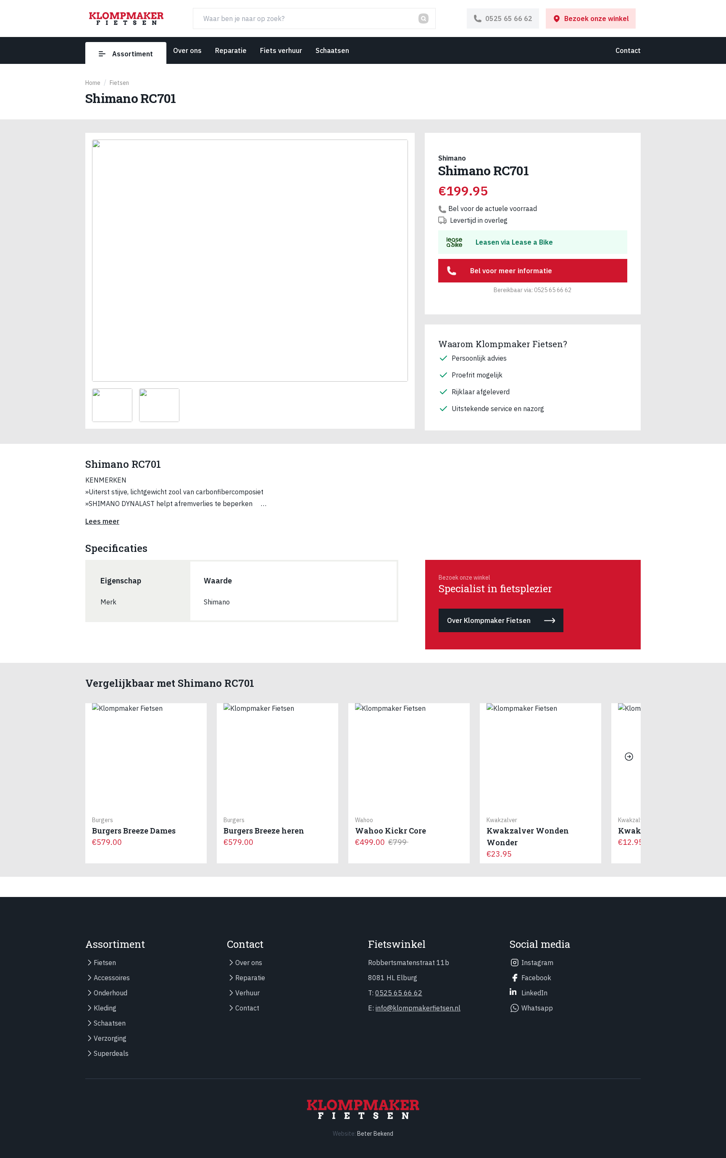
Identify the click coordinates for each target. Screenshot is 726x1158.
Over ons (187, 50)
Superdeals (111, 1053)
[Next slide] (629, 757)
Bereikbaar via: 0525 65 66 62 (532, 290)
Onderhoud (110, 993)
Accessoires (112, 977)
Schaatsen (332, 50)
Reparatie (231, 50)
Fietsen (105, 962)
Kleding (105, 1008)
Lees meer (102, 521)
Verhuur (247, 993)
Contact (628, 50)
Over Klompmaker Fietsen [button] (489, 620)
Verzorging (110, 1038)
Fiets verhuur (281, 50)
